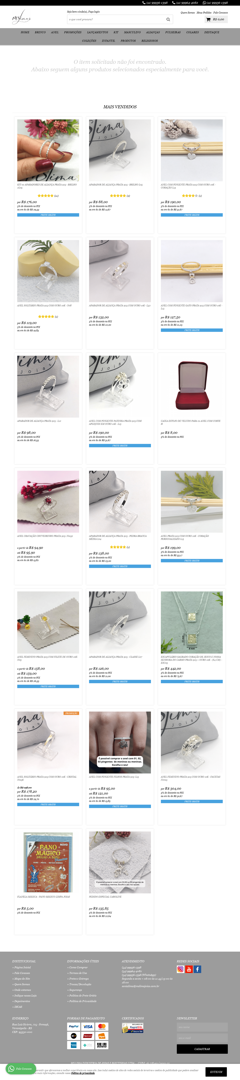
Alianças (153, 32)
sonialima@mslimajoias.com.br (140, 986)
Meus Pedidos (204, 12)
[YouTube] (189, 969)
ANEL (54, 32)
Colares (192, 32)
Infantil (108, 40)
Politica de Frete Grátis (82, 995)
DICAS (18, 1006)
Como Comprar (78, 967)
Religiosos (150, 40)
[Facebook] (197, 969)
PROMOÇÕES (73, 32)
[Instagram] (180, 969)
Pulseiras (173, 32)
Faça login (94, 11)
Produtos (128, 40)
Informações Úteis (83, 961)
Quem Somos (188, 12)
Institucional (24, 961)
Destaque (211, 32)
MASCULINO (132, 32)
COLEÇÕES (89, 40)
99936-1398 (157, 3)
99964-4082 (187, 3)
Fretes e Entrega (79, 978)
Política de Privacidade (83, 1001)
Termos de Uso (78, 973)
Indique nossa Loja (25, 995)
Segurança (75, 989)
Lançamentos (97, 32)
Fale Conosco (220, 12)
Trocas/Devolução (80, 984)
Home (25, 32)
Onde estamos (22, 989)
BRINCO (40, 32)
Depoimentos (22, 1001)
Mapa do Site (22, 978)
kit (116, 32)
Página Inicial (22, 967)
